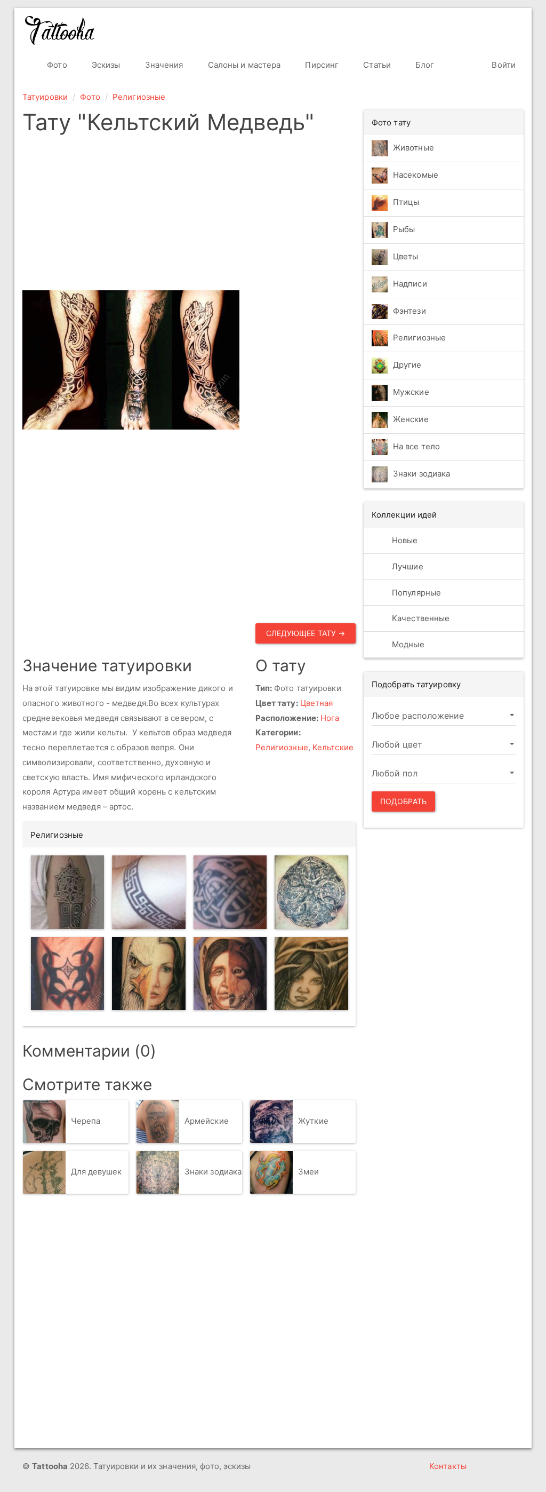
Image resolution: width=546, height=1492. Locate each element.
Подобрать (403, 801)
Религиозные (139, 97)
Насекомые (415, 175)
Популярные (415, 593)
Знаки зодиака (213, 1171)
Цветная (316, 703)
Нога (329, 718)
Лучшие (406, 566)
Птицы (406, 202)
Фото (56, 65)
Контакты (448, 1466)
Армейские (206, 1121)
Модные (407, 644)
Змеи (308, 1171)
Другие (407, 365)
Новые (404, 540)
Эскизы (105, 65)
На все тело (416, 447)
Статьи (376, 65)
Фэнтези (409, 311)
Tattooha (60, 30)
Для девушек (96, 1171)
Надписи (410, 284)
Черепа (86, 1121)
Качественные (419, 618)
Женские (411, 420)
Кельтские (333, 747)
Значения (163, 65)
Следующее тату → (306, 633)
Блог (424, 65)
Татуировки (45, 97)
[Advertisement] (269, 215)
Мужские (411, 392)
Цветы (406, 256)
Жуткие (313, 1121)
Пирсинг (321, 65)
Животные (413, 147)
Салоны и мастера (243, 65)
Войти (502, 65)
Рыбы (404, 229)
